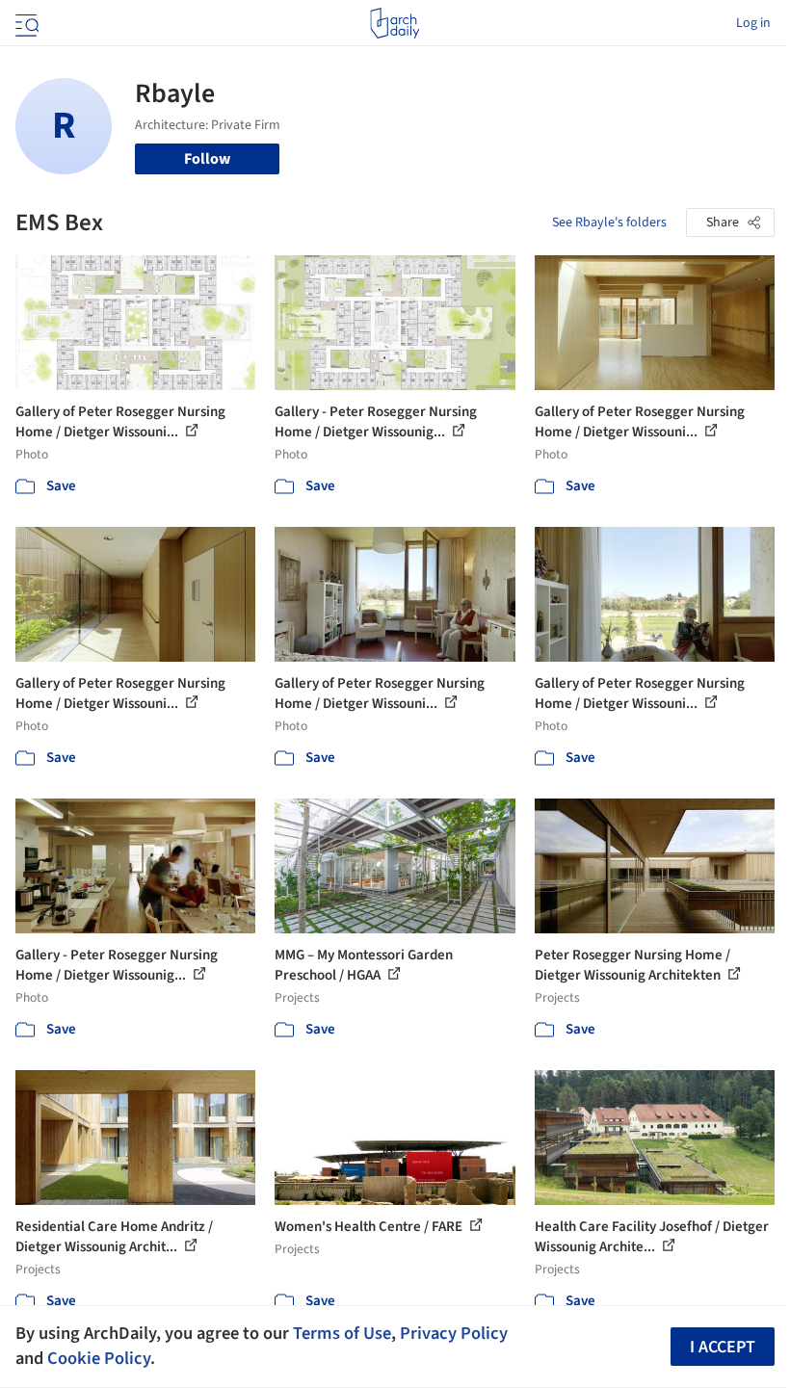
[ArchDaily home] (394, 23)
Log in (753, 23)
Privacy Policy (454, 1333)
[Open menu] (25, 23)
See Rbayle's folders (609, 222)
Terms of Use (342, 1333)
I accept (722, 1347)
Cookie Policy (98, 1358)
